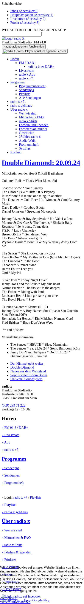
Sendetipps (26, 90)
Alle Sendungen (30, 98)
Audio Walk (27, 140)
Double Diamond (22, 367)
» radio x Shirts (12, 545)
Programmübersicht (32, 86)
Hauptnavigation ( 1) (31, 15)
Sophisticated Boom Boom (28, 375)
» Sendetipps (10, 468)
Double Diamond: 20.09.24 (41, 163)
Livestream (26, 70)
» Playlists (9, 505)
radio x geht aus (21, 105)
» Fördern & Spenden (16, 552)
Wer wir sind (27, 113)
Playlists (24, 94)
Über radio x (19, 109)
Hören (14, 59)
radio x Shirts (28, 121)
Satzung (24, 148)
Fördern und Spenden (33, 125)
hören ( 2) (27, 19)
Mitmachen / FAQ (31, 117)
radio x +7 (26, 78)
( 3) (24, 22)
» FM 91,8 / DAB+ (15, 427)
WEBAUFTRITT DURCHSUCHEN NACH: (34, 30)
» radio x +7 (10, 449)
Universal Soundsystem (26, 379)
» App (6, 442)
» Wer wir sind (12, 530)
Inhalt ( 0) (24, 11)
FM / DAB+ (27, 63)
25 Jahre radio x (30, 136)
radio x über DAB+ (41, 66)
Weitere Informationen (15, 602)
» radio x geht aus (15, 512)
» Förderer (9, 559)
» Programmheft (13, 483)
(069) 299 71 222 (13, 405)
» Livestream (10, 435)
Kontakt (15, 152)
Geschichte (26, 133)
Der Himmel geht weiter (26, 363)
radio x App (27, 74)
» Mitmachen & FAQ (16, 537)
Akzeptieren (8, 598)
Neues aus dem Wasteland (28, 371)
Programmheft (28, 144)
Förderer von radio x (33, 129)
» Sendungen (11, 475)
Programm (17, 82)
